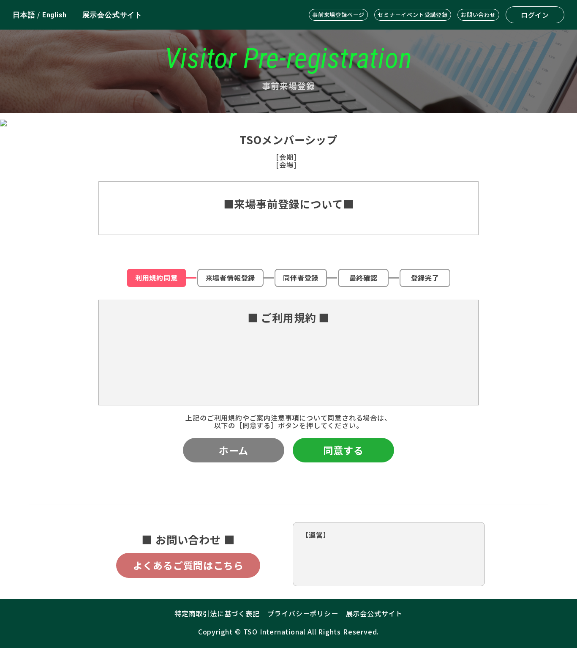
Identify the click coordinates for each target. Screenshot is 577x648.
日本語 (24, 15)
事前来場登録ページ (338, 15)
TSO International (274, 631)
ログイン (535, 15)
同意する (343, 450)
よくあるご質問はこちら (188, 565)
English (54, 15)
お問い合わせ (478, 15)
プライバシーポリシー (302, 613)
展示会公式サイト (112, 15)
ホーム (233, 450)
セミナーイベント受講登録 (413, 15)
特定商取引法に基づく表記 (217, 613)
